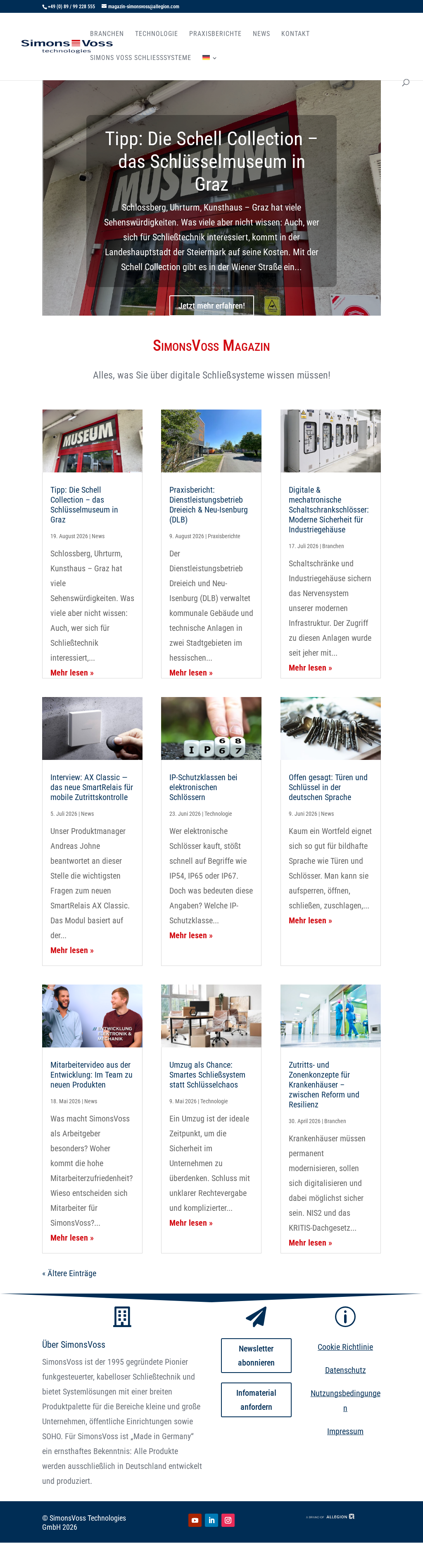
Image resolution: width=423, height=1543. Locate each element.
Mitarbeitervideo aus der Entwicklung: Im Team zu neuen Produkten (91, 1075)
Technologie (156, 34)
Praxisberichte (215, 34)
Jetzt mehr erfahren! (211, 306)
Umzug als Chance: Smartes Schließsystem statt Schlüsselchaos (207, 1075)
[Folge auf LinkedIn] (211, 1520)
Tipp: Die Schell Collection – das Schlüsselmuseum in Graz (211, 161)
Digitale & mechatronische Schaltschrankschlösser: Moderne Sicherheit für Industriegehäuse (329, 509)
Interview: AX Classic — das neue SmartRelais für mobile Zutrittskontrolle (91, 787)
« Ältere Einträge (69, 1273)
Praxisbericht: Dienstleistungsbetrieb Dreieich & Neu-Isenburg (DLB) (208, 505)
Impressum (345, 1431)
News (261, 34)
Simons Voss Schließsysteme (140, 58)
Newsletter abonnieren (256, 1356)
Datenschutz (345, 1370)
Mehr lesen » (72, 673)
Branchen (107, 34)
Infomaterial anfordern (256, 1400)
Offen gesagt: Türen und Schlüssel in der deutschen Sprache (328, 787)
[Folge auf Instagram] (228, 1520)
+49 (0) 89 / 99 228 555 (71, 7)
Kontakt (295, 34)
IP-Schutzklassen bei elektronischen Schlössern (203, 787)
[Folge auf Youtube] (195, 1520)
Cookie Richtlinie (345, 1347)
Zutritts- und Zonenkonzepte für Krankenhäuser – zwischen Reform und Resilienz (324, 1084)
